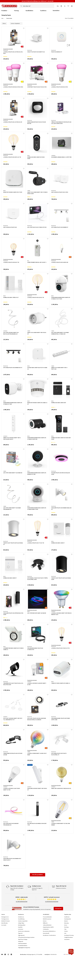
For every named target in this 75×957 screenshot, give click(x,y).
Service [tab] (3, 914)
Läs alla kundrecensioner (21, 901)
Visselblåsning (21, 919)
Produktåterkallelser (22, 945)
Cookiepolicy (46, 929)
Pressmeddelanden (47, 917)
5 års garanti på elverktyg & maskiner (26, 937)
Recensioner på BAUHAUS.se (49, 931)
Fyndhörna (43, 10)
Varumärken (56, 10)
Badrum (66, 921)
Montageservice (5, 917)
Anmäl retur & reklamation (24, 931)
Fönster (66, 931)
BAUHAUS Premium (5, 921)
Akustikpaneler (67, 919)
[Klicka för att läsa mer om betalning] (69, 954)
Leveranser (20, 929)
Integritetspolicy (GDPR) (48, 927)
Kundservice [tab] (21, 914)
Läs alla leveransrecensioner (51, 901)
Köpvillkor (20, 927)
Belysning (66, 923)
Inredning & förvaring (69, 935)
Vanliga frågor (21, 923)
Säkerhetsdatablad (22, 943)
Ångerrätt (20, 933)
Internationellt (46, 933)
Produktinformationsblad (8, 48)
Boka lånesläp (4, 923)
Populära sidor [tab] (67, 914)
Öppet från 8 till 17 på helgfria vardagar (16, 889)
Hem (2, 18)
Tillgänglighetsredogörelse (24, 947)
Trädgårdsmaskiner (68, 937)
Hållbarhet (45, 923)
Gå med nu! (58, 908)
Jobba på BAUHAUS (47, 925)
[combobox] (36, 6)
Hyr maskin (3, 925)
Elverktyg (66, 927)
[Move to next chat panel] (71, 951)
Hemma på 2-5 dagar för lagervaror (37, 889)
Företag (16, 10)
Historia (44, 921)
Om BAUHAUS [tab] (46, 914)
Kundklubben (29, 10)
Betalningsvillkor (21, 925)
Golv (65, 933)
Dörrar (65, 925)
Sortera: (12, 23)
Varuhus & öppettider (23, 921)
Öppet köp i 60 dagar (22, 939)
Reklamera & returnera (61, 888)
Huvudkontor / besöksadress (49, 935)
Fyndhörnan (66, 917)
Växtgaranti (20, 941)
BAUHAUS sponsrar (47, 919)
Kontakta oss (21, 917)
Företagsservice (5, 919)
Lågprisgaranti (21, 935)
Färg (65, 929)
